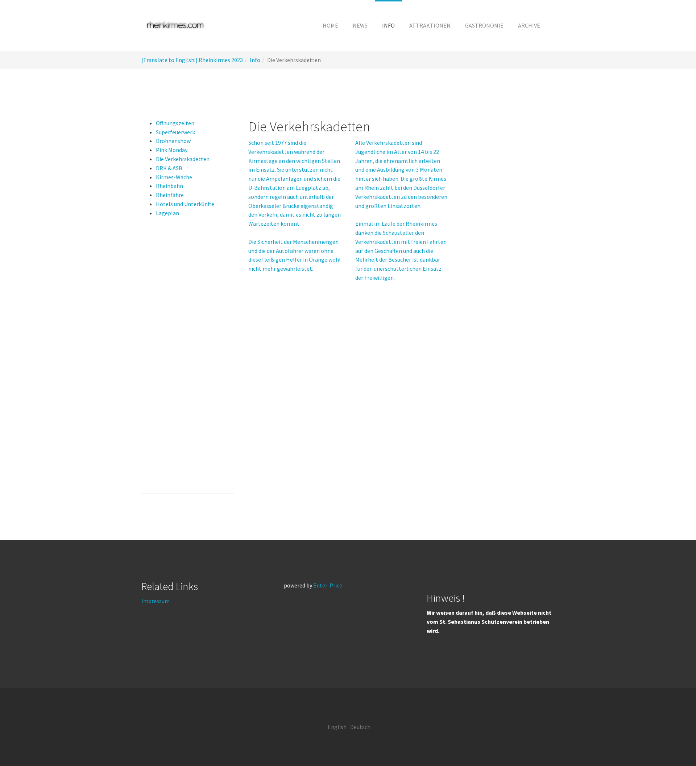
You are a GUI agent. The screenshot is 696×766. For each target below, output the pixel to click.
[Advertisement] (187, 361)
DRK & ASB (169, 168)
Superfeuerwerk (175, 132)
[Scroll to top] (673, 742)
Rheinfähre (170, 194)
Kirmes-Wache (174, 177)
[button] (388, 25)
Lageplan (167, 213)
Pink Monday (171, 149)
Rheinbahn (169, 185)
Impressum (155, 601)
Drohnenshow (173, 140)
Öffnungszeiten (175, 123)
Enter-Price (327, 585)
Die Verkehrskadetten (183, 159)
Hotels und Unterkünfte (185, 204)
